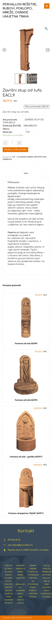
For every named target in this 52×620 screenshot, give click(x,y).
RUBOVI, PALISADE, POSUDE (9, 578)
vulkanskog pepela (23, 202)
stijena (38, 214)
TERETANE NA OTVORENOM (32, 581)
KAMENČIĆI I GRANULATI (20, 581)
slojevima (14, 225)
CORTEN (20, 603)
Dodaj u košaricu (26, 348)
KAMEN (20, 575)
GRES (20, 597)
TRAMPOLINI (47, 572)
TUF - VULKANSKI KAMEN (22, 157)
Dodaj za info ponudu (15, 150)
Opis (26, 173)
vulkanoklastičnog (24, 199)
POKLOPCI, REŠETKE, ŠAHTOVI (8, 587)
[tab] (26, 173)
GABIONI (20, 600)
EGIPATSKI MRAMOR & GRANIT (20, 569)
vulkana (20, 208)
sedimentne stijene (22, 190)
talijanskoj (16, 211)
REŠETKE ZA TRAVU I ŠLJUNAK (8, 569)
